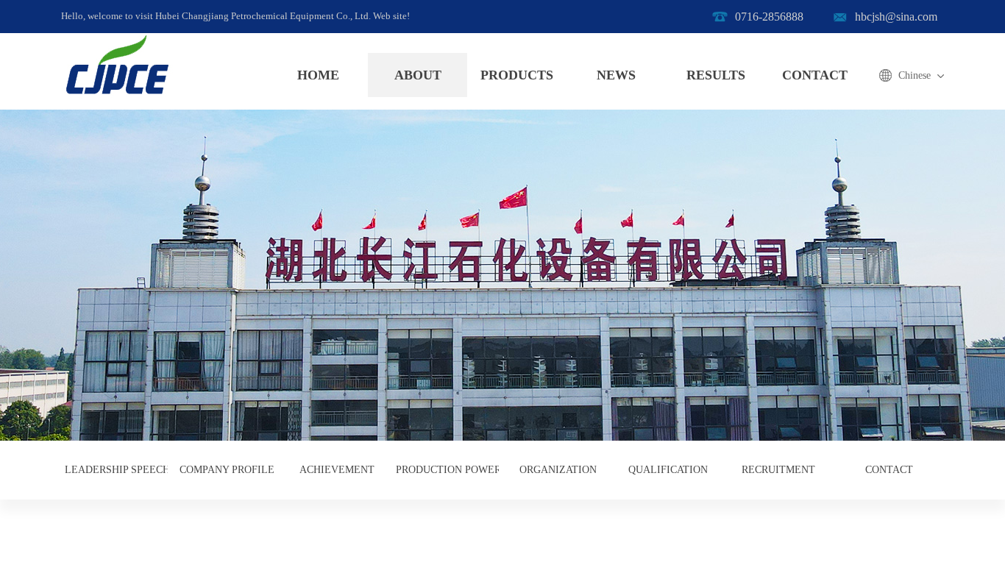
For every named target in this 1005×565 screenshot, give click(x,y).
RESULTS (715, 75)
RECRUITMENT (778, 469)
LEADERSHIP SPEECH (116, 469)
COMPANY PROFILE (227, 469)
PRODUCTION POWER (447, 469)
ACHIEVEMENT (336, 469)
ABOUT (417, 75)
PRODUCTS (516, 75)
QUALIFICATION (668, 469)
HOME (318, 75)
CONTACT (815, 75)
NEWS (616, 75)
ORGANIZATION (558, 469)
